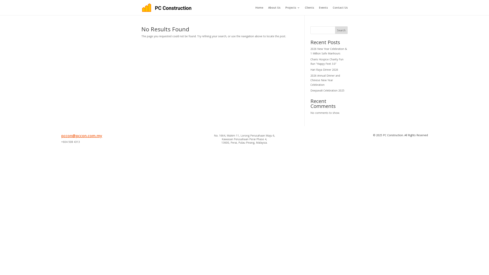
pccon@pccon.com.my (81, 135)
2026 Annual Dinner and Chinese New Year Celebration (325, 80)
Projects (290, 7)
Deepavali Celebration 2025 (327, 90)
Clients (309, 7)
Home (259, 7)
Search (341, 30)
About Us (274, 7)
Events (323, 7)
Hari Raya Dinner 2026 (324, 69)
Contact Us (340, 7)
